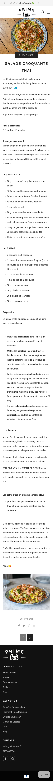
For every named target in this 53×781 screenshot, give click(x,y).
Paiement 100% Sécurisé (15, 712)
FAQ (5, 731)
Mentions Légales (11, 721)
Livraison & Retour (12, 717)
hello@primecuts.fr (12, 746)
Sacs (5, 692)
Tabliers (6, 687)
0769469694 (8, 751)
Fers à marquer (10, 682)
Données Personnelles (14, 707)
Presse (6, 677)
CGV (5, 726)
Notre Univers (9, 672)
